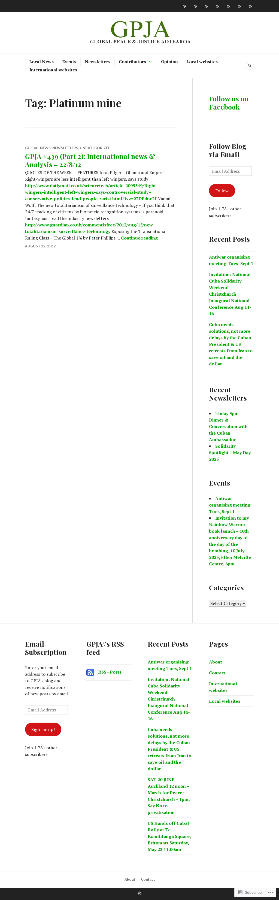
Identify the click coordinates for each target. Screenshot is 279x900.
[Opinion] (228, 6)
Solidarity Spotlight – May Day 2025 (230, 452)
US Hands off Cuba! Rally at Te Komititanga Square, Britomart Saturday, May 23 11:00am (169, 836)
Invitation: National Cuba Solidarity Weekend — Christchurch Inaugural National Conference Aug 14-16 (230, 294)
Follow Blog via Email (227, 150)
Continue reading (139, 238)
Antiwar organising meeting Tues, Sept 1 (229, 504)
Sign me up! (43, 729)
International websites (53, 70)
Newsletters (97, 62)
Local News (41, 62)
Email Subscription (45, 647)
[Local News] (184, 6)
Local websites (202, 62)
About (215, 662)
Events (69, 62)
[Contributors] (217, 6)
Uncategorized (95, 148)
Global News (38, 148)
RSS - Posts (110, 672)
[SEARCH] (250, 66)
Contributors (132, 62)
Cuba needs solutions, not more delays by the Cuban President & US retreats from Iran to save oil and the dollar (231, 344)
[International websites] (250, 6)
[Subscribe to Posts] (90, 672)
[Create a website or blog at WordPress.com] (139, 893)
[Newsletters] (206, 6)
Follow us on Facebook (228, 102)
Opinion (169, 62)
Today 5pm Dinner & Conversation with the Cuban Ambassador (228, 426)
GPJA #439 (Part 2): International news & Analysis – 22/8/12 (90, 160)
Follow (222, 191)
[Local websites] (239, 6)
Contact (217, 673)
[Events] (195, 6)
